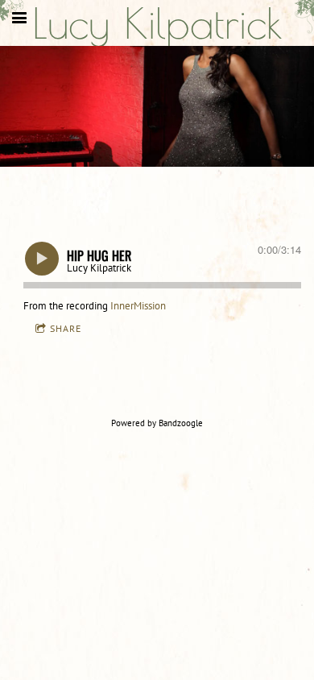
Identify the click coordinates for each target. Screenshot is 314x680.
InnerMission (138, 306)
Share (65, 328)
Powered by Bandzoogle (157, 423)
